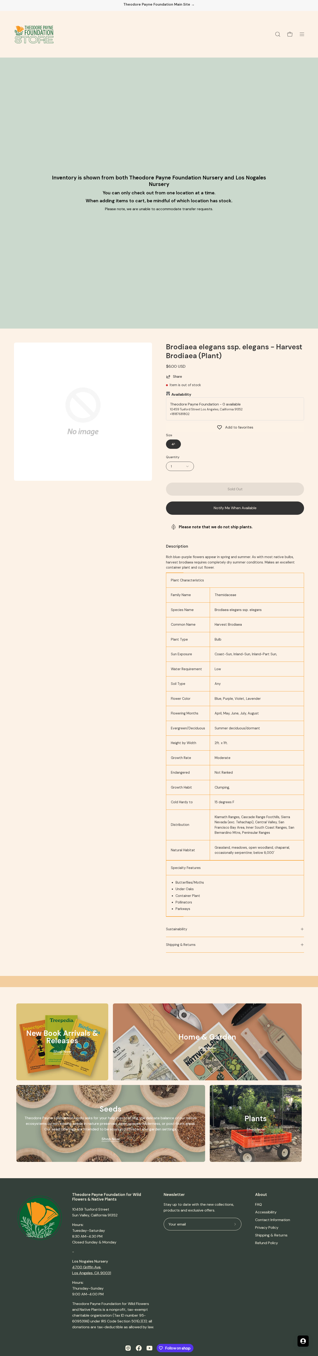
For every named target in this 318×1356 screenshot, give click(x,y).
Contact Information (272, 1219)
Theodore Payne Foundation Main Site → (159, 4)
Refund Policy (266, 1242)
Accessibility (266, 1212)
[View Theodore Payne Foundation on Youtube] (149, 1348)
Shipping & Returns (181, 945)
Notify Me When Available (235, 507)
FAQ (258, 1204)
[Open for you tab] (303, 1341)
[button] (278, 34)
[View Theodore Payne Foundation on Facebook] (138, 1348)
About (261, 1194)
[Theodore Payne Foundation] (34, 34)
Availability (181, 394)
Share (177, 376)
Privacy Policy (266, 1227)
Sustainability (176, 929)
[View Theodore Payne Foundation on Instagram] (128, 1348)
